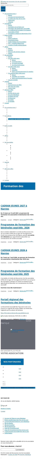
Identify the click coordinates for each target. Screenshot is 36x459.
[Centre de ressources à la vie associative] (13, 1)
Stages (10, 53)
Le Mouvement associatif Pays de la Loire (16, 431)
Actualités (14, 70)
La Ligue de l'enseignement (16, 17)
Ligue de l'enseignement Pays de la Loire (16, 430)
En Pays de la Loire (13, 93)
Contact (6, 103)
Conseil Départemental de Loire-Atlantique (16, 421)
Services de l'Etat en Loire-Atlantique (14, 418)
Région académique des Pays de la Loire (16, 420)
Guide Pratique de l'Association (17, 42)
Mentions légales (6, 408)
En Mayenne (11, 98)
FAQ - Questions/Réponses (16, 43)
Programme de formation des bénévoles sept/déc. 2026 (18, 226)
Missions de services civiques (16, 52)
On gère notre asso (14, 66)
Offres (6, 47)
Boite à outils (8, 35)
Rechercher (4, 3)
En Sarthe (11, 100)
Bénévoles (23, 220)
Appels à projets (13, 80)
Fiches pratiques (13, 38)
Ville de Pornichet (9, 425)
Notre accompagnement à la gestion (22, 71)
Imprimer (4, 220)
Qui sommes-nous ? (10, 13)
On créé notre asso (13, 58)
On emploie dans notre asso (16, 73)
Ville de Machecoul (9, 426)
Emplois (10, 50)
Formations (7, 23)
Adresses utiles (8, 90)
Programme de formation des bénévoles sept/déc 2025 (18, 272)
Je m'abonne (20, 450)
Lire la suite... (29, 219)
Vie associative (8, 55)
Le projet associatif (17, 63)
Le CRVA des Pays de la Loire (16, 18)
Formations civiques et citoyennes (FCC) (19, 33)
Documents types (13, 40)
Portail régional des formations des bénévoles (16, 301)
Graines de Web (12, 454)
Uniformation (8, 433)
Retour (10, 15)
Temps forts (11, 88)
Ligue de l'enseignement (11, 428)
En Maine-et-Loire (13, 96)
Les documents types (18, 65)
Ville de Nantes (8, 423)
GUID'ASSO (11, 20)
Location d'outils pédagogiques (17, 45)
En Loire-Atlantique (13, 95)
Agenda (6, 81)
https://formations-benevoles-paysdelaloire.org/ (15, 313)
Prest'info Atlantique (25, 454)
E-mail (10, 220)
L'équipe (10, 22)
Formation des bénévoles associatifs (19, 28)
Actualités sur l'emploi (18, 76)
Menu (3, 10)
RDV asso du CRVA (13, 86)
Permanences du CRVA (15, 85)
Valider (3, 8)
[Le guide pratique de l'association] (18, 339)
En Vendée (11, 101)
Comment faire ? (17, 61)
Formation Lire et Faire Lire (16, 27)
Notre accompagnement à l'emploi (22, 78)
